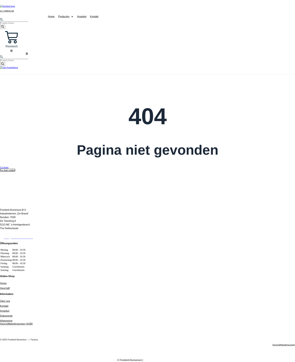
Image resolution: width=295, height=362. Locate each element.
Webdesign (161, 360)
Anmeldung (12, 67)
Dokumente (6, 316)
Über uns (5, 301)
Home (51, 16)
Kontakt (94, 16)
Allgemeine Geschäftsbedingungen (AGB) (16, 322)
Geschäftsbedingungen (283, 345)
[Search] (2, 27)
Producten (63, 16)
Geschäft (5, 288)
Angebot (81, 16)
